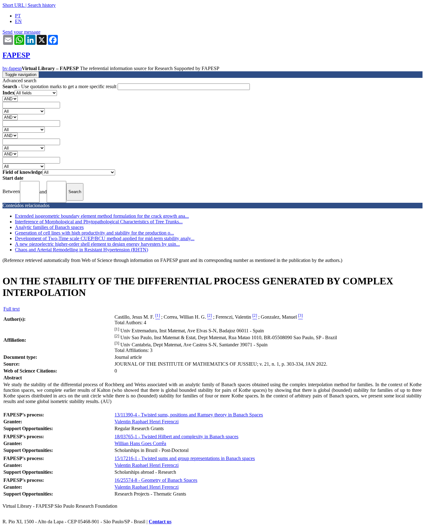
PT (18, 15)
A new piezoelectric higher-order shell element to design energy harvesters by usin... (97, 244)
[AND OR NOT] (10, 98)
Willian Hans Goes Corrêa (140, 443)
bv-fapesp (12, 68)
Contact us (160, 521)
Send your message (21, 32)
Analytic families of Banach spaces (49, 227)
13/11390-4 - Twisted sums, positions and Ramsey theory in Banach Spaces (188, 414)
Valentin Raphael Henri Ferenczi (146, 421)
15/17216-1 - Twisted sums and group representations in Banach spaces (184, 458)
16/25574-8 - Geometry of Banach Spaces (155, 480)
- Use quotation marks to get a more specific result (60, 86)
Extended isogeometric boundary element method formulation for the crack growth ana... (102, 216)
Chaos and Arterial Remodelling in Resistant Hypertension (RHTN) (81, 249)
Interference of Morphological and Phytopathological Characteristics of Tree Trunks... (99, 221)
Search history (42, 5)
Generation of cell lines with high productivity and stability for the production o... (94, 232)
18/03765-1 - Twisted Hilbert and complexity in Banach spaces (176, 436)
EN (18, 21)
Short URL (13, 5)
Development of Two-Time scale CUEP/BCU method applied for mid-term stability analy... (104, 238)
